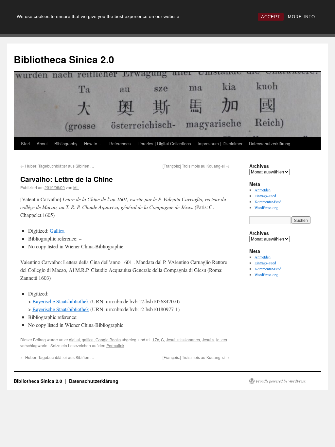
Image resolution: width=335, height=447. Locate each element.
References (120, 143)
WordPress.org (266, 207)
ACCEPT (270, 16)
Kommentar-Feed (268, 201)
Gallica (57, 230)
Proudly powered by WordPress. (281, 381)
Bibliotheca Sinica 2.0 (64, 59)
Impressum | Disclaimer (220, 143)
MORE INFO (301, 16)
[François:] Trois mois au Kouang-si (196, 166)
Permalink (115, 345)
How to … (93, 143)
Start (25, 143)
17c (155, 339)
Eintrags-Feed (265, 195)
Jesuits (208, 339)
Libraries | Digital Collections (164, 143)
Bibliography (66, 143)
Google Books (108, 339)
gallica (88, 339)
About (42, 143)
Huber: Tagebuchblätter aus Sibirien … (57, 166)
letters (221, 339)
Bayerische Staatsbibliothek (60, 301)
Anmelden (263, 189)
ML (76, 187)
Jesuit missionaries (183, 339)
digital (74, 339)
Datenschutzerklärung (269, 143)
